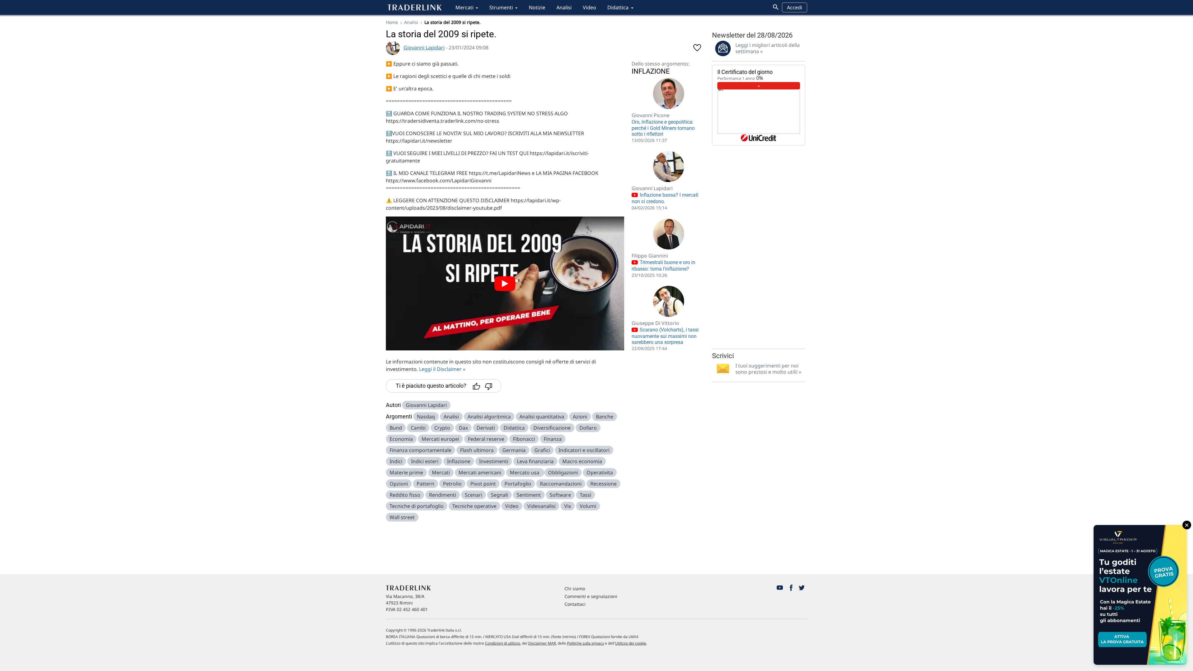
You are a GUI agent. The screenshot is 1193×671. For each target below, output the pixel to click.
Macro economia (582, 461)
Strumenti (501, 7)
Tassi (585, 494)
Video (589, 7)
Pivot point (483, 483)
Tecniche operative (474, 506)
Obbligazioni (563, 472)
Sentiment (529, 494)
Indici (396, 461)
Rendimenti (442, 494)
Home (392, 22)
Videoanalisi (541, 506)
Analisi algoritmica (489, 416)
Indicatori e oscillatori (584, 450)
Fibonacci (524, 439)
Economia (401, 439)
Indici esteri (424, 461)
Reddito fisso (405, 494)
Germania (514, 450)
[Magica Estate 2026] (1140, 595)
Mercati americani (480, 472)
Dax (463, 427)
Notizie (537, 7)
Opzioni (399, 483)
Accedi (794, 7)
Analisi (564, 7)
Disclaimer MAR (542, 643)
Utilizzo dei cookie (630, 643)
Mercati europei (440, 439)
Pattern (425, 483)
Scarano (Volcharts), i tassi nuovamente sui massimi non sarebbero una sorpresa (665, 336)
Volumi (588, 506)
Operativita (600, 472)
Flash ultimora (477, 450)
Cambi (418, 427)
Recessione (603, 483)
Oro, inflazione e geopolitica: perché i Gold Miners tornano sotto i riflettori (663, 128)
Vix (567, 506)
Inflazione (458, 461)
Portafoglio (518, 483)
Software (560, 494)
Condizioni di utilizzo (502, 643)
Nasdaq (426, 416)
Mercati (464, 7)
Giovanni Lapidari (424, 47)
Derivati (486, 427)
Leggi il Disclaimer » (442, 369)
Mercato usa (525, 472)
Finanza (553, 439)
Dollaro (588, 427)
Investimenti (493, 461)
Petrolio (452, 483)
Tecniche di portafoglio (417, 506)
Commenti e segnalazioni (591, 596)
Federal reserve (486, 439)
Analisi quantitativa (541, 416)
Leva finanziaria (535, 461)
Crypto (442, 427)
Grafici (542, 450)
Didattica (617, 7)
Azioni (580, 416)
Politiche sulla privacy (585, 643)
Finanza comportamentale (420, 450)
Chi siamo (575, 588)
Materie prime (406, 472)
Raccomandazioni (561, 483)
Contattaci (575, 604)
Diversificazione (552, 427)
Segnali (499, 494)
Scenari (473, 494)
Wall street (402, 517)
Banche (604, 416)
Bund (396, 427)
